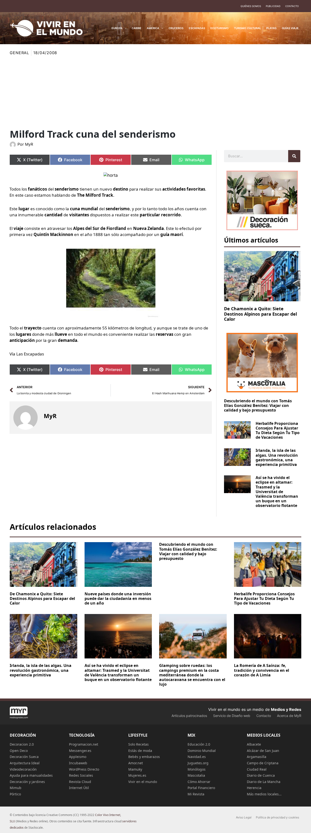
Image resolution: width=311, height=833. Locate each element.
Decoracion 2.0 (22, 744)
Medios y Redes (286, 709)
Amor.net (135, 763)
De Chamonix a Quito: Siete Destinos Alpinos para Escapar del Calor (260, 314)
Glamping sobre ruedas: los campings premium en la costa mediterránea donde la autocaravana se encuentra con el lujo (192, 675)
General (19, 52)
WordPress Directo (84, 769)
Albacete (254, 744)
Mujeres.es (137, 775)
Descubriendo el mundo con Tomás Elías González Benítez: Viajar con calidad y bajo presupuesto (258, 405)
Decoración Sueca (24, 756)
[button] (124, 28)
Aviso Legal (243, 817)
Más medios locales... (264, 794)
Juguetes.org (198, 763)
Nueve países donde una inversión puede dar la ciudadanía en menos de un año (118, 598)
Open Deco (19, 750)
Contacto (292, 6)
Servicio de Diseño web (231, 716)
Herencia (254, 787)
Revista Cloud (80, 781)
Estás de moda (140, 750)
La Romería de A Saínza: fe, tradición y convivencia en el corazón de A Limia (261, 670)
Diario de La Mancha (263, 781)
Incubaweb (78, 763)
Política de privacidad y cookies (277, 817)
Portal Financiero (201, 787)
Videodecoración (23, 769)
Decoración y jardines (27, 781)
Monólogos (197, 769)
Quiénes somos (251, 6)
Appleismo (77, 756)
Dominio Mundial (202, 750)
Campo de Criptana (262, 763)
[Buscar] (294, 156)
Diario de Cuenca (261, 775)
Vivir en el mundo (142, 781)
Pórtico (15, 794)
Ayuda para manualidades (31, 775)
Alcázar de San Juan (263, 750)
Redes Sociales (81, 775)
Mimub (15, 787)
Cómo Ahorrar (199, 781)
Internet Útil (79, 787)
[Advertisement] (155, 92)
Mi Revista (196, 794)
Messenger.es (80, 750)
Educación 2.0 (199, 744)
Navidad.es (197, 756)
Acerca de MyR (289, 716)
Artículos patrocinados (189, 716)
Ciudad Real (257, 769)
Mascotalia (196, 775)
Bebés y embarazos (144, 756)
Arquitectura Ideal (25, 763)
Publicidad (273, 6)
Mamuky (135, 769)
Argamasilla (256, 756)
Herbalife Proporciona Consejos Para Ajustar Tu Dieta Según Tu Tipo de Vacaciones (278, 430)
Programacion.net (83, 744)
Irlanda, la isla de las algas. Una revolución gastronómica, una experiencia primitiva (277, 457)
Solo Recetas (138, 744)
